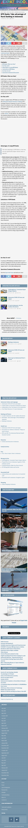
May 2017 (4, 762)
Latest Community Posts (10, 668)
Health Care (4, 426)
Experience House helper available (9, 650)
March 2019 (4, 725)
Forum (3, 785)
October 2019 (5, 715)
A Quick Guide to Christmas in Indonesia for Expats (14, 405)
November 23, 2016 (13, 343)
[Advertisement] (14, 22)
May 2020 (4, 710)
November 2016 (5, 775)
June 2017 (4, 760)
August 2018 (4, 733)
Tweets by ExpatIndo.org (7, 699)
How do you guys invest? (7, 677)
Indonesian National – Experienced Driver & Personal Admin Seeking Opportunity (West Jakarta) (12, 659)
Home (3, 782)
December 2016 (5, 772)
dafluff (12, 18)
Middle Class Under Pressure (8, 689)
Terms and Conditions (6, 807)
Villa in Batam (4, 652)
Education (3, 440)
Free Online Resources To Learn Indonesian (12, 409)
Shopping (3, 482)
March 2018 (4, 740)
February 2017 (5, 767)
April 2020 (4, 713)
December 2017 (5, 745)
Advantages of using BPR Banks (10, 67)
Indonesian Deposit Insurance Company (12, 101)
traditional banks (5, 53)
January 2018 (4, 743)
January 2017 (4, 770)
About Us (4, 797)
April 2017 (4, 765)
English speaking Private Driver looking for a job (13, 655)
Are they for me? (6, 71)
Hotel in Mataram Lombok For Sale (9, 654)
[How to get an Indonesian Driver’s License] (4, 359)
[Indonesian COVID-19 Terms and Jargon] (4, 299)
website (6, 113)
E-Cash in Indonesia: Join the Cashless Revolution (13, 415)
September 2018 (5, 730)
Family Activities (5, 446)
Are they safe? (5, 65)
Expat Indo (18, 292)
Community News (5, 795)
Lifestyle (3, 792)
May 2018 (4, 735)
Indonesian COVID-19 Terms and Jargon (11, 403)
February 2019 (5, 728)
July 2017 (4, 757)
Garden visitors (4, 679)
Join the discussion (8, 595)
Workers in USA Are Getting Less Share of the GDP (13, 691)
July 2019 (4, 718)
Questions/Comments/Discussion (10, 72)
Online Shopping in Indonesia (8, 484)
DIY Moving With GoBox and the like (10, 467)
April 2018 (4, 738)
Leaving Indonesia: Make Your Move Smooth (12, 465)
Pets (2, 451)
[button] (14, 2)
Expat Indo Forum (9, 272)
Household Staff (5, 472)
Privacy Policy (4, 809)
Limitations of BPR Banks (8, 69)
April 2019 (4, 723)
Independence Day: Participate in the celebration (14, 407)
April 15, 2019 (6, 18)
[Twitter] (17, 819)
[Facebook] (11, 819)
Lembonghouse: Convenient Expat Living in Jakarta (14, 460)
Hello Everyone (4, 641)
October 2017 (5, 750)
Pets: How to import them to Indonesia (11, 453)
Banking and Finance (6, 414)
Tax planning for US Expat (7, 674)
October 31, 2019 (12, 308)
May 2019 (4, 720)
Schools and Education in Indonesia (10, 441)
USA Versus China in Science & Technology (11, 688)
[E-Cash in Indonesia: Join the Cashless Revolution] (4, 307)
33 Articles (18, 318)
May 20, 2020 (11, 292)
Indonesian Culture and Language (9, 402)
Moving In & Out (5, 458)
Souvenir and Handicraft (7, 643)
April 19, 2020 (12, 300)
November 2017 (5, 748)
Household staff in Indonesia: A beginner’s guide (13, 477)
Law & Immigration (6, 787)
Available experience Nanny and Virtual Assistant (13, 645)
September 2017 (5, 753)
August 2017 (4, 755)
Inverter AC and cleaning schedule (9, 672)
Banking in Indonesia (13, 342)
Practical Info (4, 790)
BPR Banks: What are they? (8, 64)
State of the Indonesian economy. (9, 675)
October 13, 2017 (12, 361)
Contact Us (4, 799)
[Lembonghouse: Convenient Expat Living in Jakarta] (4, 291)
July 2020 (4, 708)
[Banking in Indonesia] (4, 343)
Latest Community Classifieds (11, 637)
